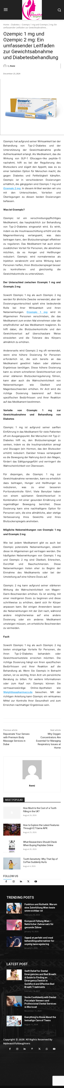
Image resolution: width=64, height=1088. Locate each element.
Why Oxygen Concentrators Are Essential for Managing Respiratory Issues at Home (48, 740)
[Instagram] (13, 881)
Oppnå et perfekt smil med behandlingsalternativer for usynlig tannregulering (39, 940)
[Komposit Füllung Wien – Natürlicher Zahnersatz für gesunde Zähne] (14, 925)
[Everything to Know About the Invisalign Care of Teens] (14, 1021)
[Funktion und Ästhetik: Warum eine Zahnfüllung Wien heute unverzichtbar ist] (14, 908)
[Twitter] (28, 881)
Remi (12, 66)
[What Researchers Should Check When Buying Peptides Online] (12, 847)
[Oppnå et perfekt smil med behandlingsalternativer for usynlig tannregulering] (14, 941)
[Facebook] (6, 881)
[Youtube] (36, 881)
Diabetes (15, 24)
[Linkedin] (21, 881)
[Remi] (5, 66)
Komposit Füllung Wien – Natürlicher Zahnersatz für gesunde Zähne (38, 924)
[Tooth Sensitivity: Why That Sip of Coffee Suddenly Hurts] (12, 864)
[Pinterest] (32, 1049)
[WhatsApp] (47, 1049)
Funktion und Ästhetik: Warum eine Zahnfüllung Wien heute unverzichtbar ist (40, 907)
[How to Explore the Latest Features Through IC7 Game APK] (12, 830)
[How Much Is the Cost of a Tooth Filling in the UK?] (12, 813)
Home (6, 24)
